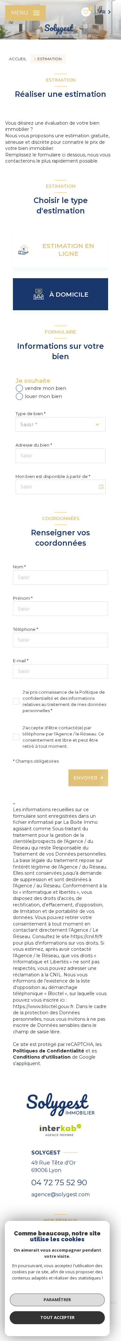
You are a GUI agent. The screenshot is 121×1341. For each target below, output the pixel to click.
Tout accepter (57, 1317)
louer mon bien (43, 396)
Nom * (19, 566)
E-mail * (20, 660)
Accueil (17, 58)
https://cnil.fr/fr (87, 936)
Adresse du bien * (33, 445)
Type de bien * (30, 413)
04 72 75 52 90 (59, 1182)
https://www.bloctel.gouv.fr (43, 1006)
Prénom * (23, 598)
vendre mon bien (45, 388)
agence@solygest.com (60, 1194)
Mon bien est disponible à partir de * (52, 476)
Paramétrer (57, 1299)
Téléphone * (25, 629)
